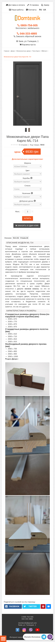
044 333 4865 (27, 619)
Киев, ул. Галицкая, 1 (28, 41)
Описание (8, 238)
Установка (34, 5)
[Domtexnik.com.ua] (27, 18)
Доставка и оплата (16, 5)
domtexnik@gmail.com (27, 623)
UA (44, 10)
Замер (46, 5)
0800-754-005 (29, 25)
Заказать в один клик (27, 225)
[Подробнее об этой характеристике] (31, 178)
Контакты (32, 10)
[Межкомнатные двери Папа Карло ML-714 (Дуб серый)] (29, 130)
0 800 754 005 (27, 617)
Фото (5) (16, 238)
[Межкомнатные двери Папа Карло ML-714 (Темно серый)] (26, 130)
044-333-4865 (28, 33)
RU (40, 10)
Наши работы (17, 10)
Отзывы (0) (24, 238)
